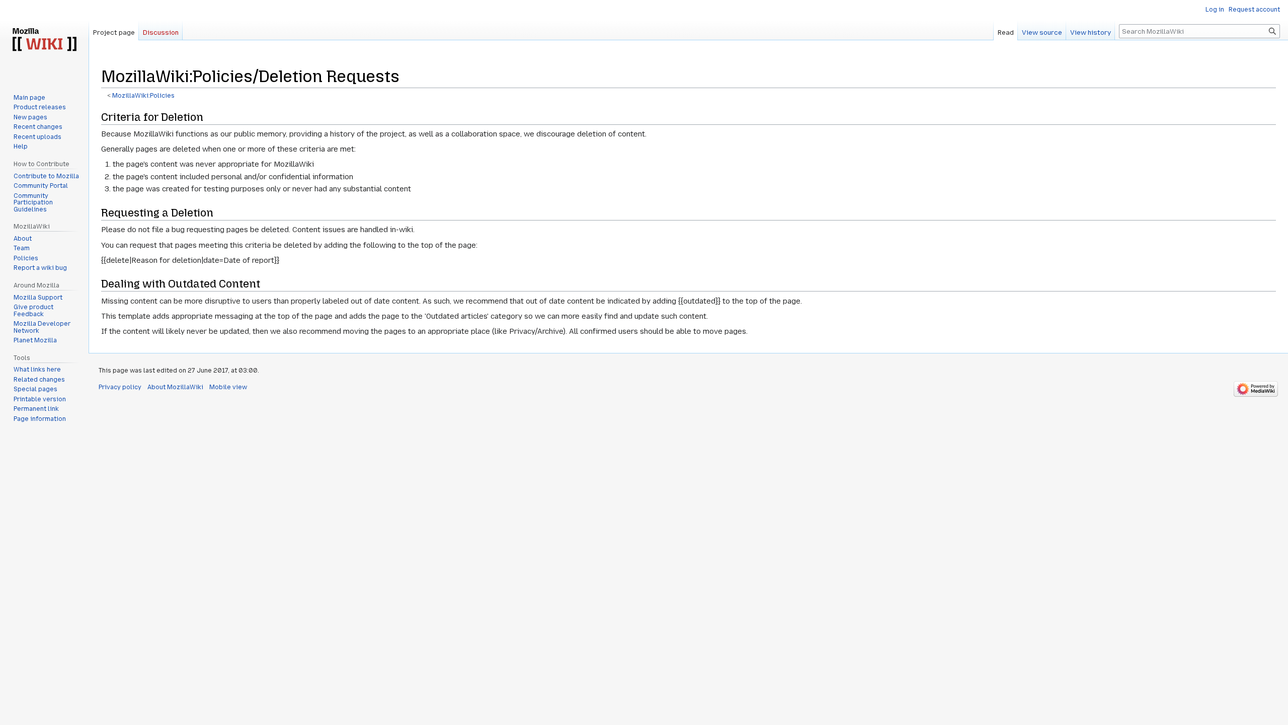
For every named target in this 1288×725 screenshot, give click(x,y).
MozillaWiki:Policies (143, 95)
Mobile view (228, 387)
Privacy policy (120, 387)
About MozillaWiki (175, 387)
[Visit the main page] (44, 40)
